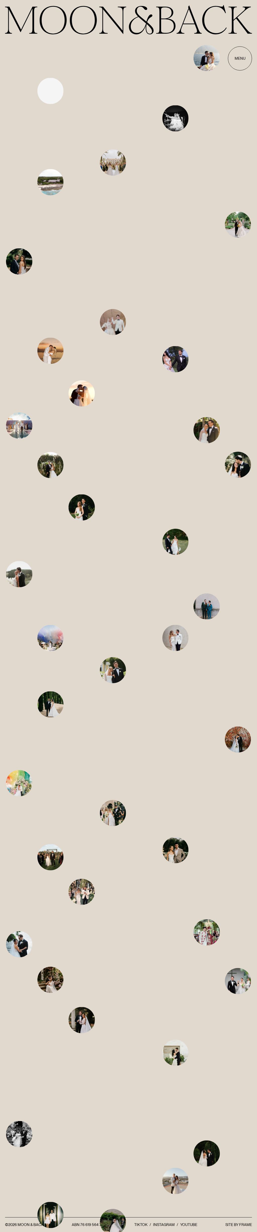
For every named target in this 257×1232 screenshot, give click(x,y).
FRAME (245, 1224)
